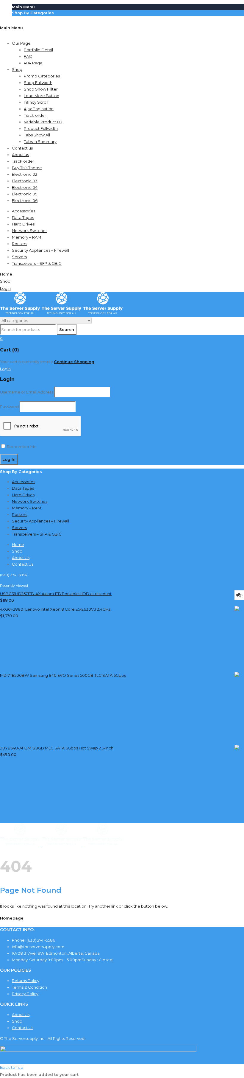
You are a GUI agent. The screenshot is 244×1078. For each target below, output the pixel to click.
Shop (17, 1021)
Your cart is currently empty (26, 361)
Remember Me (21, 446)
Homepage (12, 918)
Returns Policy (25, 980)
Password (9, 406)
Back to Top (11, 1067)
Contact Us (22, 1027)
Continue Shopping (74, 361)
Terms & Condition (29, 987)
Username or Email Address (26, 392)
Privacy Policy (25, 993)
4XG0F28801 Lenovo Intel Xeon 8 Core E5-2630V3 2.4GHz (55, 609)
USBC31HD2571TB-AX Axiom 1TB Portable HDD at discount (56, 593)
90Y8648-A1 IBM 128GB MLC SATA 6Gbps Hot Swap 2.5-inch (56, 748)
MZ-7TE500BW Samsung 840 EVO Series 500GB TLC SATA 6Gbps (63, 675)
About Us (20, 1014)
